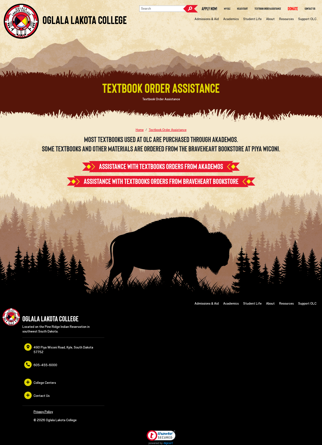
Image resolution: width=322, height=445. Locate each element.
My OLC (227, 8)
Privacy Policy (43, 412)
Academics (231, 19)
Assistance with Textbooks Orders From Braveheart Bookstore (161, 181)
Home (140, 130)
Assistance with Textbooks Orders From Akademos (161, 166)
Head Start (242, 8)
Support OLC (307, 19)
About (270, 19)
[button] (161, 437)
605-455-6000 (45, 365)
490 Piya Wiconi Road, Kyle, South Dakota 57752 (63, 350)
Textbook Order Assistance (268, 8)
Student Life (252, 19)
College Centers (45, 383)
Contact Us (310, 8)
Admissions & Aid (207, 19)
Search (190, 8)
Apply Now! (209, 8)
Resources (286, 19)
